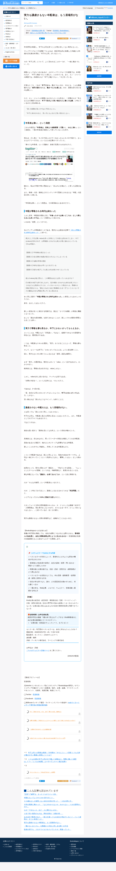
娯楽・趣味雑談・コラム (53, 844)
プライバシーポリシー (77, 855)
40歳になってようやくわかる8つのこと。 (39, 798)
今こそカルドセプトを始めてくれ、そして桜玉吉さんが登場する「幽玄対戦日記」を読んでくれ (102, 29)
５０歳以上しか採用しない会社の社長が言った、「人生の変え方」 (48, 801)
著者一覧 (7, 56)
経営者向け (9, 20)
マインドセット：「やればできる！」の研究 (42, 772)
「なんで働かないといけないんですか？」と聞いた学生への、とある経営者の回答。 (102, 97)
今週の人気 (62, 2)
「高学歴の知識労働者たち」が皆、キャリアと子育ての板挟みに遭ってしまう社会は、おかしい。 (102, 47)
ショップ (46, 2)
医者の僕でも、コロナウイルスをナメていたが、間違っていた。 (47, 829)
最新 (53, 2)
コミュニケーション (30, 23)
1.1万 (43, 38)
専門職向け (9, 28)
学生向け (8, 34)
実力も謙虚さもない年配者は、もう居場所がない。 (43, 823)
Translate (110, 8)
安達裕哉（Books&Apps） (61, 31)
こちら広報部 (8, 846)
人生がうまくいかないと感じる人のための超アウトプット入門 (47, 738)
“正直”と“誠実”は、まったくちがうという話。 (40, 794)
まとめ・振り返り (11, 48)
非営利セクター (10, 31)
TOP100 (71, 2)
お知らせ (8, 16)
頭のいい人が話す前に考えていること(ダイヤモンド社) (48, 33)
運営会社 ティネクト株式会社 (105, 2)
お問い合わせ (75, 853)
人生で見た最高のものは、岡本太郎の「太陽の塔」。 (43, 813)
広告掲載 (73, 846)
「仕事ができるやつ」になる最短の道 (40, 729)
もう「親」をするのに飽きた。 (101, 37)
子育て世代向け (10, 39)
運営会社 (73, 844)
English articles (10, 52)
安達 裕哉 (30, 26)
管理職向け (9, 23)
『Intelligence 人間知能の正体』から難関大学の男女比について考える (102, 58)
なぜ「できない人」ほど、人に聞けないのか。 (41, 810)
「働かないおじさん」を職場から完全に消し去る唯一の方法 (46, 826)
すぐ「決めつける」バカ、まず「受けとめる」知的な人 (45, 711)
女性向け (8, 36)
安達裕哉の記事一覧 (38, 31)
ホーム (5, 8)
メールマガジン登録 (76, 848)
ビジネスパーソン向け (12, 26)
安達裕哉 (36, 694)
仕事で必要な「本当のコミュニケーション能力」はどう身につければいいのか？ (52, 720)
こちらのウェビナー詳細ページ (37, 650)
